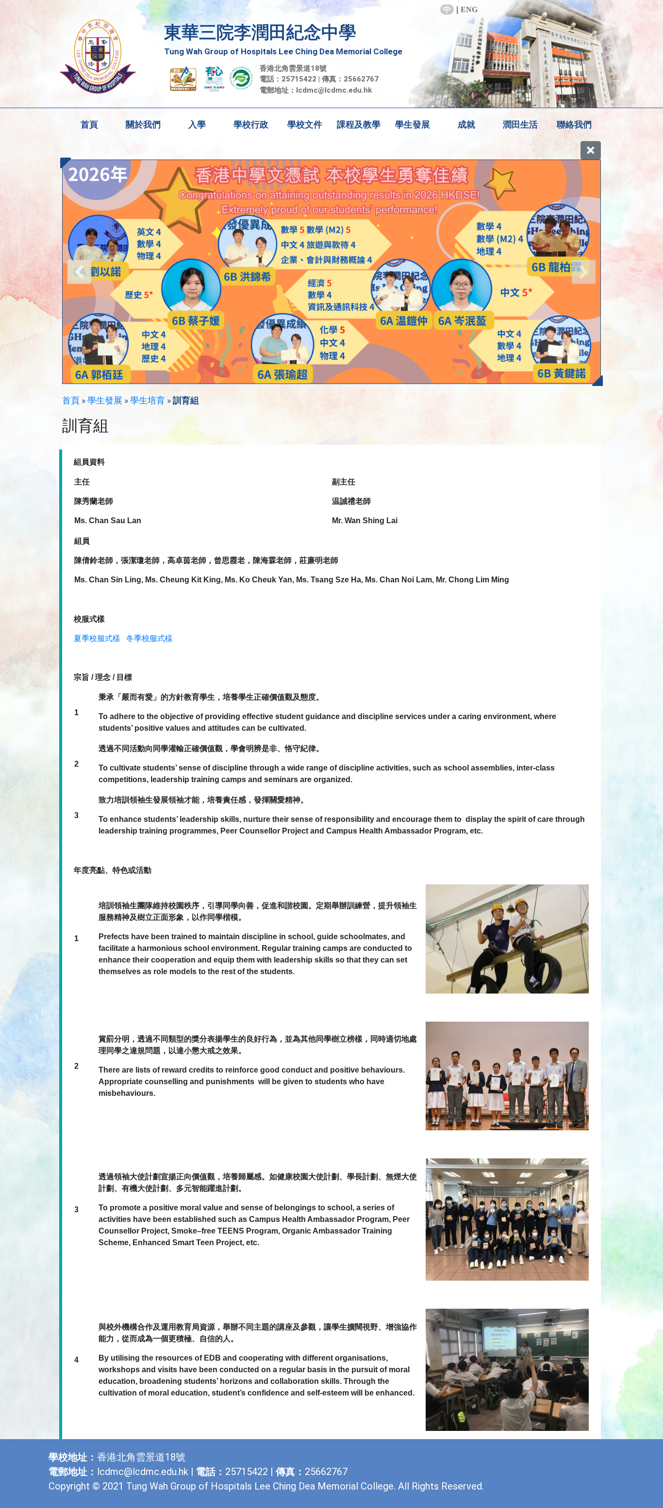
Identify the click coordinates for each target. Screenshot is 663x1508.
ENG (469, 9)
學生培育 (147, 400)
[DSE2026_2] (331, 272)
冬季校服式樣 (149, 638)
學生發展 (104, 400)
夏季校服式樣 (97, 638)
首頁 (89, 124)
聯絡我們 (574, 124)
